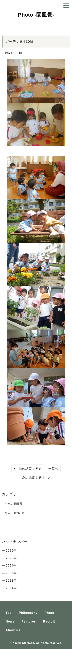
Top (9, 612)
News (10, 621)
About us (13, 630)
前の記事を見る (29, 468)
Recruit (49, 621)
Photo (49, 612)
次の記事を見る (35, 477)
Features (29, 621)
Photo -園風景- (12, 503)
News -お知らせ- (13, 513)
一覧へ (53, 468)
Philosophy (28, 612)
